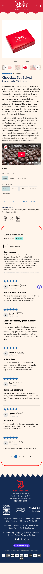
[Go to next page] (31, 456)
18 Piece (24, 189)
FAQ (22, 528)
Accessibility (35, 532)
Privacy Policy (14, 535)
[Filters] (5, 246)
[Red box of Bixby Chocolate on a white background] (21, 39)
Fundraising (34, 525)
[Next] (27, 61)
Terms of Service (28, 535)
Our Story (7, 518)
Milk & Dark (21, 178)
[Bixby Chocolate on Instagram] (18, 540)
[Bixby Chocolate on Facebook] (15, 540)
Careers (15, 518)
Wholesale (24, 525)
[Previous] (15, 61)
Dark (12, 178)
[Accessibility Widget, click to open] (39, 287)
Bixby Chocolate (17, 550)
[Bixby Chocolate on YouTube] (28, 540)
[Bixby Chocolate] (21, 5)
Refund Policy (8, 532)
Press (38, 518)
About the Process (27, 518)
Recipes (14, 521)
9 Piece (14, 189)
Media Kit (33, 521)
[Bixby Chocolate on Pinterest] (22, 540)
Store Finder (14, 528)
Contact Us (29, 528)
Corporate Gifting (11, 525)
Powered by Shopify (30, 550)
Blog (8, 521)
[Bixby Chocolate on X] (25, 540)
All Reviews (23, 521)
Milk (5, 178)
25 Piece (33, 189)
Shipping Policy (22, 532)
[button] (7, 73)
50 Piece (6, 194)
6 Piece (6, 189)
